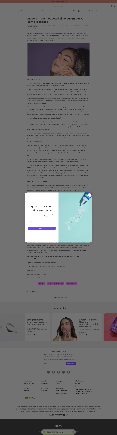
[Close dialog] (89, 195)
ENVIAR (41, 228)
